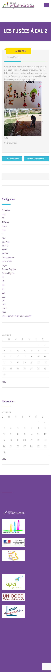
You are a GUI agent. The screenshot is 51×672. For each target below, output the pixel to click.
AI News (5, 222)
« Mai (4, 381)
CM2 (4, 304)
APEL (4, 312)
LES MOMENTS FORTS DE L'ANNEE (16, 316)
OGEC (4, 308)
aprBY (4, 249)
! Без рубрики (8, 257)
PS (3, 277)
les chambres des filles (35, 158)
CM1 (3, 300)
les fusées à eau (13, 158)
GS (3, 285)
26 (3, 218)
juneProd (5, 241)
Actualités (6, 210)
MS (3, 281)
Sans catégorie (13, 57)
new (3, 237)
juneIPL (5, 245)
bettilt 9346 (7, 261)
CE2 (3, 296)
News (4, 226)
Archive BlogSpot (9, 269)
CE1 (3, 292)
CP (3, 288)
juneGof (5, 253)
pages (4, 265)
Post (3, 230)
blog (3, 214)
